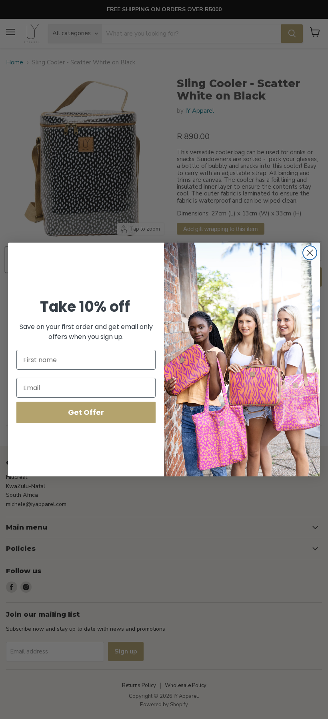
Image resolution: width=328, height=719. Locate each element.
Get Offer (86, 412)
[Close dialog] (310, 253)
